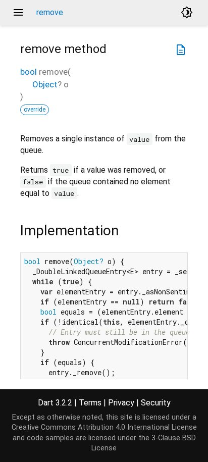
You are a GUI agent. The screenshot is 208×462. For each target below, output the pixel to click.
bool (28, 72)
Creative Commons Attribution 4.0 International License (104, 427)
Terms (90, 402)
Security (156, 402)
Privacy (121, 402)
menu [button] (18, 13)
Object (45, 84)
